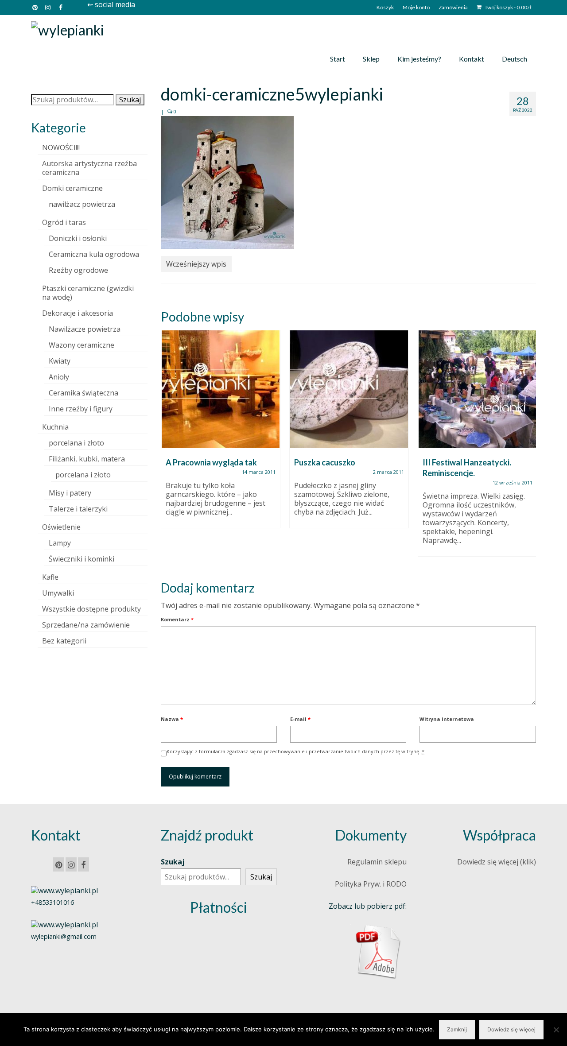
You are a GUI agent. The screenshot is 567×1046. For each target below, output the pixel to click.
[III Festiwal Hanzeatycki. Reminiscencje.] (477, 389)
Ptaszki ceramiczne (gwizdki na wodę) (88, 292)
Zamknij (457, 1029)
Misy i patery (70, 493)
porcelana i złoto (76, 443)
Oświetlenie (61, 527)
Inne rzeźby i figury (81, 409)
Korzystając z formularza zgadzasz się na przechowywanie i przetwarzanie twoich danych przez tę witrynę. (295, 751)
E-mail (300, 719)
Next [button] (528, 448)
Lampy (60, 543)
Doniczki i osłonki (78, 238)
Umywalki (58, 593)
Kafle (50, 577)
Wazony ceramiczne (81, 345)
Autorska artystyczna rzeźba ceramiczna (89, 168)
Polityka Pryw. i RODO (371, 884)
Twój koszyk (508, 7)
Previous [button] (168, 448)
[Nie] (555, 1029)
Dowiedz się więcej (511, 1029)
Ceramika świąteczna (83, 393)
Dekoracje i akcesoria (77, 313)
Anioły (59, 377)
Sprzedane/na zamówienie (86, 625)
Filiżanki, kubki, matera (87, 459)
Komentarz (177, 619)
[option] (220, 433)
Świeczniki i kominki (81, 559)
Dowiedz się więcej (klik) (496, 862)
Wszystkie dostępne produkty (91, 609)
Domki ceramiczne (72, 188)
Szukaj (130, 100)
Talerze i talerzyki (78, 509)
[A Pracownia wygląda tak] (220, 389)
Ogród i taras (64, 222)
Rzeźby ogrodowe (78, 270)
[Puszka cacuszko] (349, 389)
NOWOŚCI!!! (61, 147)
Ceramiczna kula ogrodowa (94, 254)
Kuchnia (55, 427)
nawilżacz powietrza (82, 204)
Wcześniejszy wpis (196, 264)
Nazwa (172, 719)
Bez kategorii (64, 641)
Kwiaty (59, 361)
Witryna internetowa (446, 719)
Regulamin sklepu (377, 862)
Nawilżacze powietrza (84, 329)
